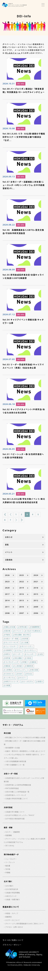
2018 (36, 588)
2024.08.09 (9, 269)
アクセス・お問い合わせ (14, 927)
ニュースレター (11, 646)
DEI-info (20, 84)
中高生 (29, 658)
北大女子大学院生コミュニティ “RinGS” (20, 815)
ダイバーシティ (27, 646)
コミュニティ (22, 670)
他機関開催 (36, 627)
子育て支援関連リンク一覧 (14, 765)
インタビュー (31, 650)
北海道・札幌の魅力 (12, 899)
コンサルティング (11, 662)
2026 (7, 575)
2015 (36, 594)
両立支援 (35, 670)
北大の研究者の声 (11, 889)
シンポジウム (10, 677)
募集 (7, 545)
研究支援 (23, 627)
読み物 (7, 631)
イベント (9, 552)
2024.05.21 (9, 494)
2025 (21, 575)
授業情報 (8, 835)
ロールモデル (28, 681)
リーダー (18, 654)
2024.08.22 (9, 225)
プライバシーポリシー (12, 945)
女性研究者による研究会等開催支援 (18, 785)
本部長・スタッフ (11, 913)
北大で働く (8, 881)
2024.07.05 (9, 359)
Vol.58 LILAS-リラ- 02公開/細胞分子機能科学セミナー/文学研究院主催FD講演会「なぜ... (24, 137)
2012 (36, 600)
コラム (19, 650)
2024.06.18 (9, 404)
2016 (21, 594)
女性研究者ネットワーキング (15, 795)
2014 (7, 600)
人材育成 (8, 670)
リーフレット (10, 862)
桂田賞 (25, 638)
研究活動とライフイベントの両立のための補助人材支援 (25, 737)
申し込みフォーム (13, 53)
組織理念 (8, 917)
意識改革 (30, 666)
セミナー (23, 677)
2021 (36, 581)
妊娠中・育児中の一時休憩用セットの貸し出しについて (25, 751)
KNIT (20, 673)
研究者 (7, 658)
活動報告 (9, 560)
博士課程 (18, 658)
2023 (7, 581)
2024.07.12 (9, 314)
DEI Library (9, 845)
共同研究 (8, 650)
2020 (7, 588)
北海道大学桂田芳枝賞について (16, 798)
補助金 (7, 666)
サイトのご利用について (13, 940)
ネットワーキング (11, 642)
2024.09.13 (9, 176)
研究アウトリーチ (11, 681)
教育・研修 (8, 827)
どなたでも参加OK (33, 631)
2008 (7, 613)
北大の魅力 (9, 886)
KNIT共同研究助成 (12, 788)
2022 (21, 581)
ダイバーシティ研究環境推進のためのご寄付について (24, 923)
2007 (21, 613)
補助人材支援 (10, 627)
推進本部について (11, 907)
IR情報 (7, 872)
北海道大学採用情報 (12, 892)
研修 (24, 662)
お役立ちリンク (10, 896)
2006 (36, 613)
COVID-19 (9, 673)
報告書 (7, 866)
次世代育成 (8, 807)
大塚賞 (7, 685)
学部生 (7, 634)
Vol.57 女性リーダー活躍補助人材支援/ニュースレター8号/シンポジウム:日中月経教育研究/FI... (24, 185)
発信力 (40, 681)
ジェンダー (31, 654)
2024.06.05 (9, 449)
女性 (41, 654)
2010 (21, 607)
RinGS (29, 673)
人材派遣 (18, 666)
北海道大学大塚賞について (14, 812)
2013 (21, 600)
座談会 (34, 662)
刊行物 (7, 869)
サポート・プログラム (13, 725)
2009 (36, 607)
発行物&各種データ (11, 854)
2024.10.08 (9, 128)
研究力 (7, 654)
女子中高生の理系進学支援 (14, 819)
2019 (21, 588)
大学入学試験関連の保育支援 (15, 761)
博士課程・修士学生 (22, 634)
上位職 (25, 642)
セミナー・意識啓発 (12, 832)
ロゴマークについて (12, 920)
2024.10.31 (9, 83)
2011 (7, 607)
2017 (7, 594)
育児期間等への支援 (12, 748)
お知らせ (9, 537)
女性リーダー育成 (11, 638)
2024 (36, 575)
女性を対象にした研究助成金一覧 (17, 792)
